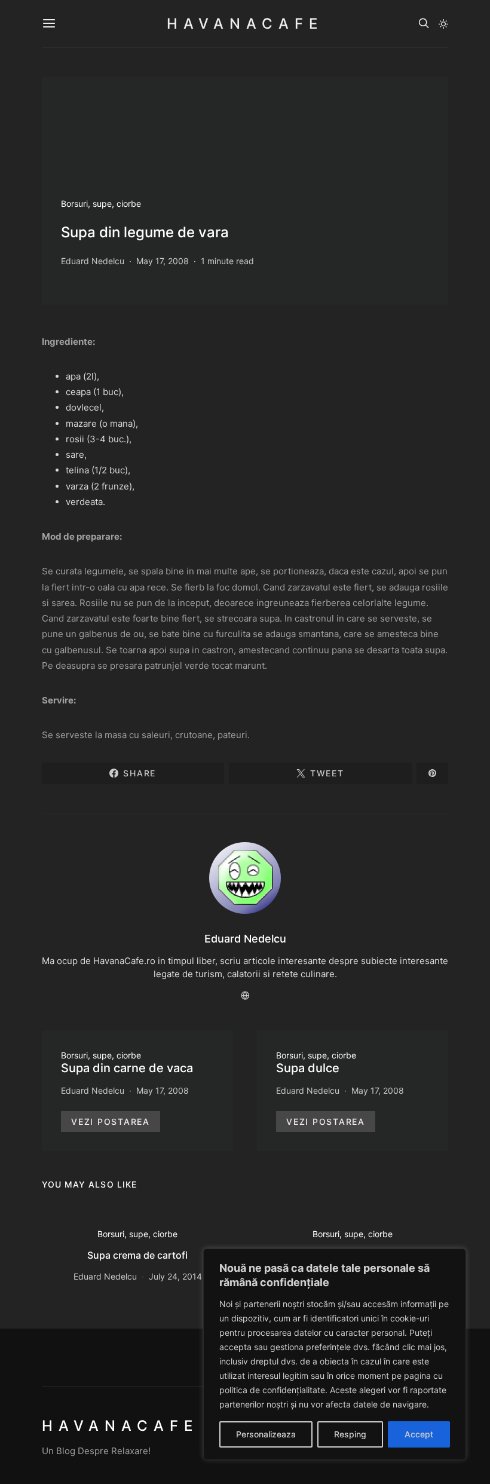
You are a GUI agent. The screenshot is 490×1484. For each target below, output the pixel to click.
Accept (419, 1434)
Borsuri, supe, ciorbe (101, 203)
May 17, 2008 (162, 261)
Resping (350, 1434)
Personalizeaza (266, 1434)
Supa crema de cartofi (137, 1255)
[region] (334, 1354)
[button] (443, 24)
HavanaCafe (245, 23)
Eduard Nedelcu (92, 261)
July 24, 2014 (175, 1276)
